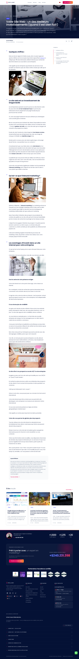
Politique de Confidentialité (68, 656)
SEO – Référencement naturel (32, 589)
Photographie (28, 602)
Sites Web (28, 587)
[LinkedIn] (7, 593)
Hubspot (42, 58)
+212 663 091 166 (19, 537)
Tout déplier (68, 625)
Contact (42, 592)
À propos (30, 2)
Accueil (7, 16)
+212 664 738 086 (65, 593)
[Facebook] (10, 593)
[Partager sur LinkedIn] (66, 41)
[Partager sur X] (69, 41)
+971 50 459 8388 (58, 599)
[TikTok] (16, 593)
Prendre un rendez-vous (16, 561)
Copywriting (28, 600)
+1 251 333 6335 (58, 606)
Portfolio (44, 2)
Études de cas (43, 596)
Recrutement (43, 594)
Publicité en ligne (29, 591)
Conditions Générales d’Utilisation (55, 656)
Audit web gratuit (67, 2)
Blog (40, 2)
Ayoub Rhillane (9, 40)
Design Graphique (29, 598)
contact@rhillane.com (59, 587)
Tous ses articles (14, 477)
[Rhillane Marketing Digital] (10, 2)
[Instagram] (13, 593)
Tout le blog (68, 489)
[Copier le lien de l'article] (72, 41)
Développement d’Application (32, 592)
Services (34, 2)
